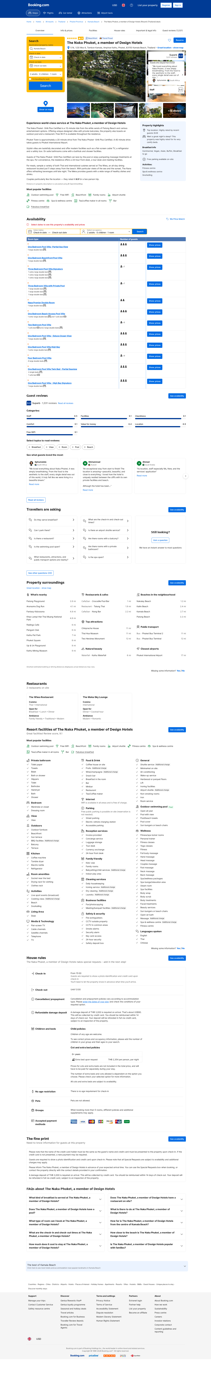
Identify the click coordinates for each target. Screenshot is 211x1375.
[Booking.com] (38, 5)
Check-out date (35, 62)
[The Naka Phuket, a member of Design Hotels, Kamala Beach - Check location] (68, 47)
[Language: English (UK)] (123, 5)
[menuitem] (33, 13)
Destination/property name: (41, 45)
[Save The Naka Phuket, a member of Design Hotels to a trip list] (169, 40)
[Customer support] (131, 5)
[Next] (182, 74)
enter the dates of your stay (96, 1001)
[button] (45, 74)
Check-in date (34, 53)
